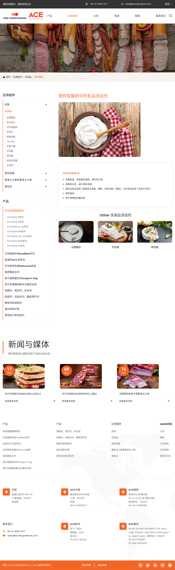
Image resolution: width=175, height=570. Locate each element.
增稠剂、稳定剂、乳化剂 (18, 291)
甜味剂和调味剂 (13, 303)
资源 (116, 16)
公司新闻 (164, 443)
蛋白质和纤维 (12, 309)
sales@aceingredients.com (138, 4)
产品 (49, 16)
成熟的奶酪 (12, 160)
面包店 (8, 187)
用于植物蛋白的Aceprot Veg (21, 278)
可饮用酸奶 (12, 127)
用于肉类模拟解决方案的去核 (21, 285)
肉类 (7, 105)
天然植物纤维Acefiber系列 (20, 254)
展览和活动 (165, 456)
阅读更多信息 (11, 401)
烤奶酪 (10, 156)
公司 (96, 16)
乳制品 (28, 77)
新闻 (137, 16)
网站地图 (86, 565)
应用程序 (73, 16)
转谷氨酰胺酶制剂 (14, 211)
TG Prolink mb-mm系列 (19, 236)
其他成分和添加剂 (14, 315)
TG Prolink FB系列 (16, 246)
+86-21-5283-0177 (98, 4)
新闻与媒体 (28, 345)
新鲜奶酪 (11, 137)
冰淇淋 (10, 165)
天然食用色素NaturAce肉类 (20, 266)
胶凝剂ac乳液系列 (15, 260)
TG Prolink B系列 (15, 217)
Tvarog (10, 141)
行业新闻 (164, 450)
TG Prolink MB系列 (16, 231)
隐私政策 (102, 565)
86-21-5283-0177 (17, 531)
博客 (162, 437)
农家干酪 (11, 146)
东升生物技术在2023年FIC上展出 (79, 394)
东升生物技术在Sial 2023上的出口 (23, 394)
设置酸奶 (11, 117)
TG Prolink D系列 (15, 222)
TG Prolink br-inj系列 (17, 227)
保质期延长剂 (12, 272)
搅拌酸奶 (39, 77)
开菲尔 (10, 132)
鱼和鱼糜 (9, 173)
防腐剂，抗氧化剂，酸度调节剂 (22, 297)
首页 (8, 77)
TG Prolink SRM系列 (17, 241)
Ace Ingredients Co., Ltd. (23, 565)
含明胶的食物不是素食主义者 (134, 394)
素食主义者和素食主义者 (18, 180)
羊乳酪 (10, 151)
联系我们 (161, 16)
